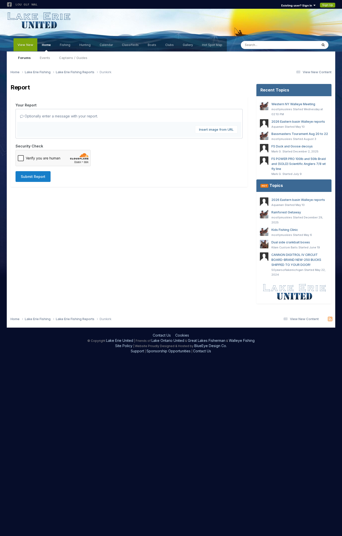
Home (46, 45)
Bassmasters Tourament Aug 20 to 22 (299, 134)
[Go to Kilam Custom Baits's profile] (264, 244)
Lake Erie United (119, 340)
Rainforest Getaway (286, 212)
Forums (24, 58)
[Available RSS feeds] (330, 319)
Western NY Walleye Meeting (293, 104)
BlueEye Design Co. (210, 346)
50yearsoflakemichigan (287, 270)
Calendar (106, 45)
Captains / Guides (73, 58)
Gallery (188, 45)
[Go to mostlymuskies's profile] (264, 106)
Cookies (182, 335)
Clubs (169, 45)
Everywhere (302, 45)
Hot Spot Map (212, 45)
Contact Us (162, 335)
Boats (152, 45)
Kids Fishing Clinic (284, 230)
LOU (19, 4)
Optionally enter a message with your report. (61, 116)
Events (45, 58)
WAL (34, 4)
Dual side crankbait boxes (290, 242)
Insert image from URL (216, 129)
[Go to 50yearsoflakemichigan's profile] (264, 256)
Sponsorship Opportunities (168, 351)
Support (137, 351)
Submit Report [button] (33, 176)
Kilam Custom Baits (284, 247)
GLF (26, 4)
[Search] (323, 45)
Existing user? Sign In (297, 5)
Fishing (65, 45)
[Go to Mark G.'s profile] (264, 148)
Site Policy (123, 346)
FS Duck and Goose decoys (292, 146)
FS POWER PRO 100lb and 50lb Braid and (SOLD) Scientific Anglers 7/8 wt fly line (298, 164)
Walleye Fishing (242, 340)
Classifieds (130, 45)
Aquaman (277, 126)
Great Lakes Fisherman (206, 340)
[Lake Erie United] (293, 292)
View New (25, 45)
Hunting (85, 45)
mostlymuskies (281, 109)
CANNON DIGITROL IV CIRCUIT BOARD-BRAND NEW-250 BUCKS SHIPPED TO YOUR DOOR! (296, 260)
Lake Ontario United (167, 340)
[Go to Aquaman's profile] (264, 123)
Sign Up (327, 5)
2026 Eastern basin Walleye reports (298, 121)
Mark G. (276, 151)
